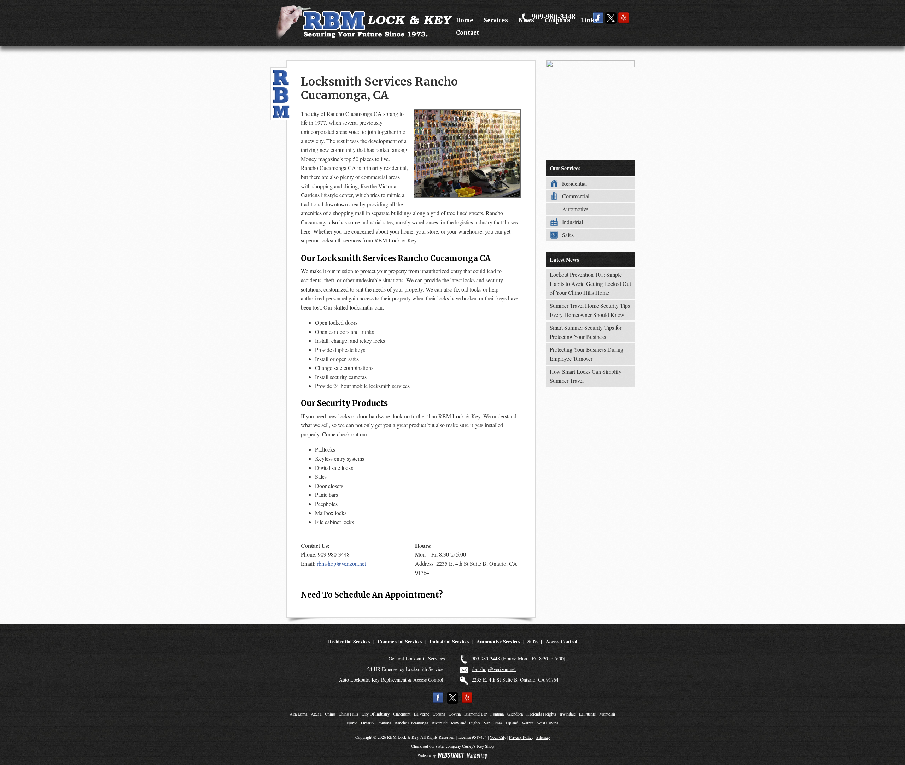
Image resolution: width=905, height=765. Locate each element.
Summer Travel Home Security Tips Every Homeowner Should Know (590, 310)
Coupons (557, 20)
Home (464, 20)
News (526, 20)
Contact (467, 32)
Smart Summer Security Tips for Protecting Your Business (585, 332)
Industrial (572, 221)
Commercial (575, 196)
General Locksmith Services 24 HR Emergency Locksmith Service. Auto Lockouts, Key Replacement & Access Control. (392, 669)
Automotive (575, 209)
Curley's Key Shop (478, 746)
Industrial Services (449, 641)
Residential (574, 183)
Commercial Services (400, 641)
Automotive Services (498, 641)
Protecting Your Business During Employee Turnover (586, 354)
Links (589, 20)
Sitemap (543, 737)
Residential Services (349, 641)
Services (496, 20)
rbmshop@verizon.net (341, 563)
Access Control (561, 641)
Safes (568, 235)
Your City (498, 737)
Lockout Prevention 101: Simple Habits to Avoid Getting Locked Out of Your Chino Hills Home (590, 283)
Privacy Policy (521, 737)
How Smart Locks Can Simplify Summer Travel (585, 376)
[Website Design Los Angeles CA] (462, 755)
